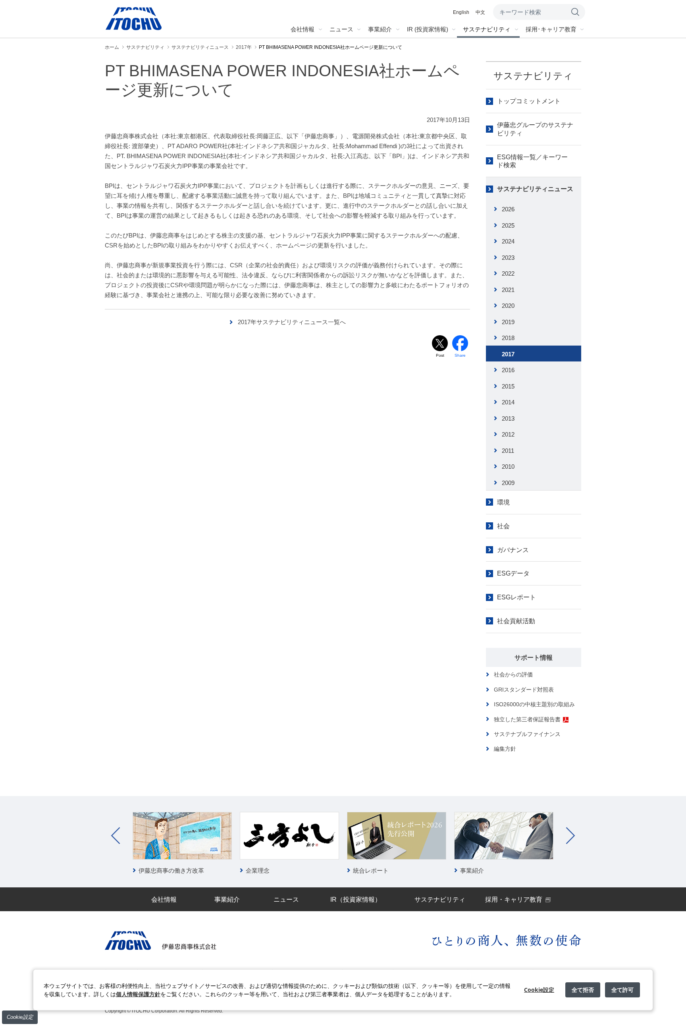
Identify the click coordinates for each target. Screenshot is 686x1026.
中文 (480, 12)
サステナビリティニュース (535, 188)
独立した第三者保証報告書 (527, 719)
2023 (508, 257)
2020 (508, 305)
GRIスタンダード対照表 (524, 689)
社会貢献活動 (516, 621)
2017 (508, 354)
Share (460, 355)
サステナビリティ (533, 75)
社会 (503, 526)
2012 (508, 434)
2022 (508, 273)
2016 (508, 370)
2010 (508, 466)
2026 (508, 209)
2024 (508, 241)
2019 (508, 322)
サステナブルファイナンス (527, 734)
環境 (503, 502)
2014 (508, 402)
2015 (508, 386)
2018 (508, 337)
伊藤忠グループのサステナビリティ (535, 129)
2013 (508, 418)
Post (440, 355)
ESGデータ (513, 573)
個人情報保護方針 (138, 994)
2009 (508, 482)
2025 (508, 225)
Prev (115, 835)
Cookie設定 (20, 1017)
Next (570, 835)
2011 (508, 450)
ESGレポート (516, 597)
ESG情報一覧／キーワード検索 (532, 161)
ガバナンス (513, 550)
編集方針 (505, 749)
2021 (508, 289)
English (461, 12)
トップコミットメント (529, 101)
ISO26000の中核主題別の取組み (534, 704)
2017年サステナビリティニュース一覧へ (292, 322)
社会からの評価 (513, 674)
